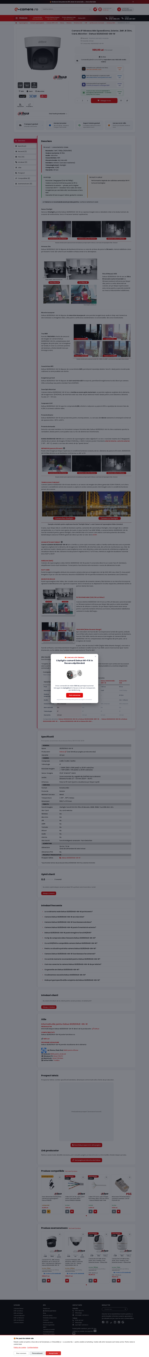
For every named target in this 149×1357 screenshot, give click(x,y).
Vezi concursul (74, 695)
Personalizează (37, 1353)
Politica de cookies (20, 1347)
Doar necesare (21, 1353)
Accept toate (53, 1353)
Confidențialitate (32, 1347)
